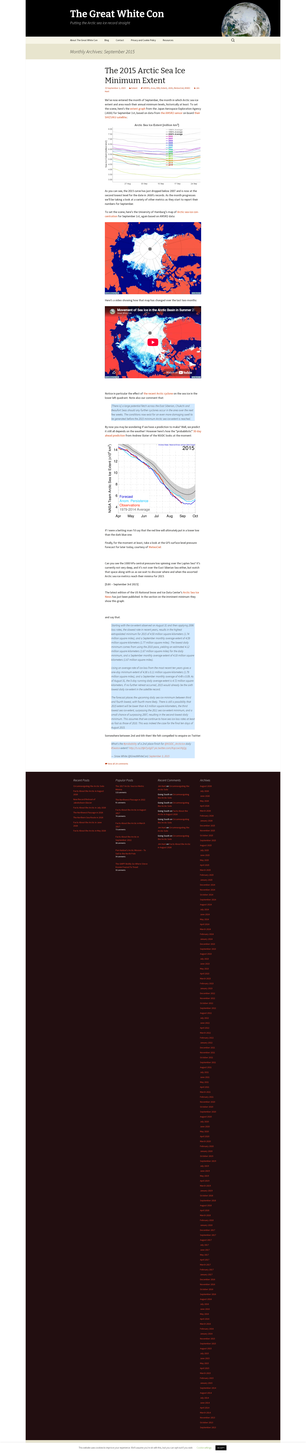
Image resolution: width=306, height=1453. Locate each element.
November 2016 (207, 1284)
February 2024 (207, 934)
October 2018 (206, 1195)
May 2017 (204, 1254)
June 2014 (205, 1402)
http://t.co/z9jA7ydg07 (141, 748)
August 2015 (206, 1348)
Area (153, 88)
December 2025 (207, 825)
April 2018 (204, 1210)
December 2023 (207, 944)
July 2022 (204, 1018)
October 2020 (206, 1106)
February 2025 (207, 874)
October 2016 (206, 1289)
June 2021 (205, 1077)
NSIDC (187, 88)
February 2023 (207, 983)
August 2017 (206, 1239)
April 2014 (204, 1407)
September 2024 (208, 899)
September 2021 (208, 1062)
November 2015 (207, 1338)
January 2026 (206, 820)
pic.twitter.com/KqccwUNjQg (170, 748)
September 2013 (208, 1427)
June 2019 (205, 1170)
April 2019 (204, 1180)
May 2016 (204, 1313)
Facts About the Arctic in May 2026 (89, 830)
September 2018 (208, 1200)
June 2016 (205, 1309)
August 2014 (206, 1392)
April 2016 (204, 1318)
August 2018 (206, 1205)
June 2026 (205, 796)
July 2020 (204, 1121)
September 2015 (208, 1343)
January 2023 (206, 988)
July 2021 (204, 1072)
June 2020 (205, 1126)
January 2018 (206, 1225)
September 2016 (208, 1294)
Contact (120, 40)
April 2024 (204, 924)
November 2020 (207, 1101)
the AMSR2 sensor (171, 113)
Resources (168, 40)
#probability (130, 744)
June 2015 (205, 1358)
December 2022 (207, 993)
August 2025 (206, 845)
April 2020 (204, 1136)
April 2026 (204, 805)
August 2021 (206, 1067)
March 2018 (205, 1215)
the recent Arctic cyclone (158, 393)
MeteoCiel (179, 88)
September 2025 (208, 840)
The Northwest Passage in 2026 (88, 812)
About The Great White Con (84, 40)
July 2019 (204, 1166)
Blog (106, 40)
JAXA (170, 88)
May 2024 (204, 919)
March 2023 (205, 978)
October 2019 (206, 1156)
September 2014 (208, 1387)
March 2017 (205, 1264)
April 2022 (204, 1027)
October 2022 (206, 1003)
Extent (134, 88)
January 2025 (206, 879)
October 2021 (206, 1057)
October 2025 (206, 835)
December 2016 (207, 1279)
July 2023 (204, 958)
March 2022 (205, 1032)
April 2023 (204, 973)
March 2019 (205, 1185)
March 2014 (205, 1412)
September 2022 (208, 1008)
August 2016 (206, 1299)
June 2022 (205, 1022)
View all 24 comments (118, 763)
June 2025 (205, 855)
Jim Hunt (162, 786)
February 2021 (207, 1096)
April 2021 (204, 1087)
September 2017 (208, 1235)
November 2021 (207, 1052)
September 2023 (208, 948)
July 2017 (204, 1244)
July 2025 (204, 850)
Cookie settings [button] (204, 1447)
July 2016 (204, 1304)
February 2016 (207, 1328)
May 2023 (204, 968)
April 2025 (204, 865)
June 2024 (205, 914)
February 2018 (207, 1220)
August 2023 (206, 953)
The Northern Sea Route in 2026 (88, 817)
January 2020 (206, 1151)
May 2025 (204, 860)
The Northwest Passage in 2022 (130, 799)
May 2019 (204, 1175)
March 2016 (205, 1323)
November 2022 (207, 998)
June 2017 (205, 1249)
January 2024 (206, 939)
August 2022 (206, 1013)
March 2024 (205, 929)
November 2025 (207, 830)
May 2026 (204, 800)
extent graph (137, 108)
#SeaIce (115, 748)
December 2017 (207, 1230)
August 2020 (206, 1116)
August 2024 (206, 904)
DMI (158, 88)
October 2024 (206, 894)
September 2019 (208, 1161)
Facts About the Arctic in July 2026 (89, 807)
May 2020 (204, 1131)
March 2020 (205, 1141)
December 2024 (207, 884)
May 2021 (204, 1082)
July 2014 (204, 1397)
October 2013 (206, 1422)
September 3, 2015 (159, 756)
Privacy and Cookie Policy (143, 40)
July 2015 (204, 1353)
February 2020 (207, 1146)
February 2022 (207, 1037)
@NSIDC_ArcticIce (175, 744)
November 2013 (207, 1417)
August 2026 (206, 786)
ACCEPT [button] (221, 1447)
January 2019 (206, 1190)
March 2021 (205, 1092)
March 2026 (205, 810)
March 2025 (205, 870)
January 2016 (206, 1333)
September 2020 (208, 1111)
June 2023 (205, 963)
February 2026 (207, 815)
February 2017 (207, 1269)
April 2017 (204, 1259)
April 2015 (204, 1368)
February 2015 (207, 1378)
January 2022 (206, 1042)
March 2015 (205, 1373)
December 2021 (207, 1047)
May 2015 (204, 1363)
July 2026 (204, 791)
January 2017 (206, 1274)
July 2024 (204, 909)
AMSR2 (146, 88)
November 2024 (207, 889)
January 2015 (206, 1383)
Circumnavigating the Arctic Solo (88, 786)
